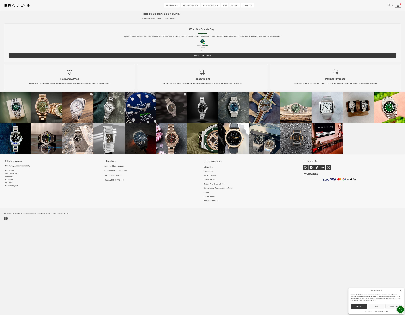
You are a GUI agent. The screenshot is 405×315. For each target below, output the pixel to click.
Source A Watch (210, 179)
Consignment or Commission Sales (218, 188)
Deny (376, 306)
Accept (358, 306)
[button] (401, 290)
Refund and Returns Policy (214, 184)
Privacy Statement (378, 311)
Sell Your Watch (210, 175)
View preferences (394, 306)
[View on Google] (202, 41)
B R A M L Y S (17, 5)
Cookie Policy (368, 311)
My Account (208, 171)
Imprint (386, 311)
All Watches (208, 167)
